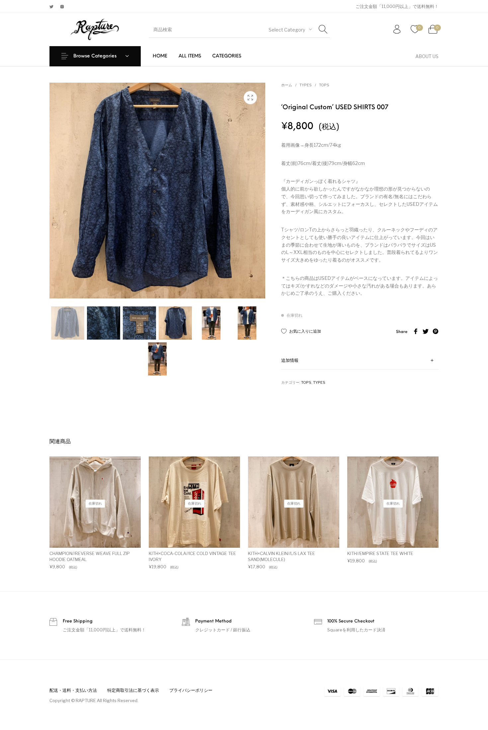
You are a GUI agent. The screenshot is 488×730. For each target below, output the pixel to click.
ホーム (286, 85)
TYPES (305, 85)
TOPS (324, 85)
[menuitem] (160, 56)
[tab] (360, 360)
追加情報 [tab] (289, 361)
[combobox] (290, 29)
